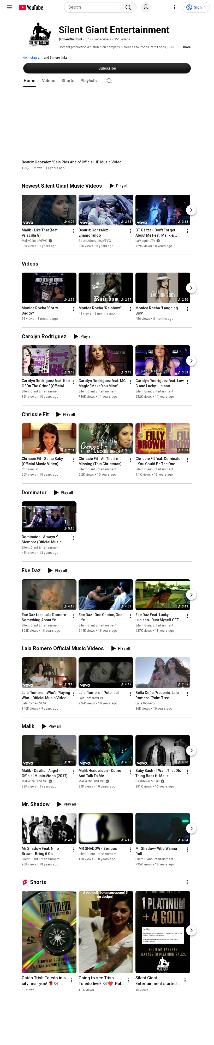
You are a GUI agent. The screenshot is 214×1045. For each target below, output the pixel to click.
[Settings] (174, 7)
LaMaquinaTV (145, 241)
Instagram (35, 57)
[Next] (191, 210)
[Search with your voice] (146, 7)
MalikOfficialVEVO (34, 241)
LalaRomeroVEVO (34, 703)
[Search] (128, 7)
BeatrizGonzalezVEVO (95, 241)
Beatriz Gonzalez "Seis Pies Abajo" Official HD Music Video (72, 162)
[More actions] (74, 231)
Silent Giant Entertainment (41, 391)
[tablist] (107, 81)
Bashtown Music (147, 781)
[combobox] (93, 7)
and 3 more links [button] (56, 57)
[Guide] (9, 7)
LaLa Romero (144, 703)
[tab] (29, 81)
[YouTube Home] (31, 7)
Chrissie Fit (30, 469)
